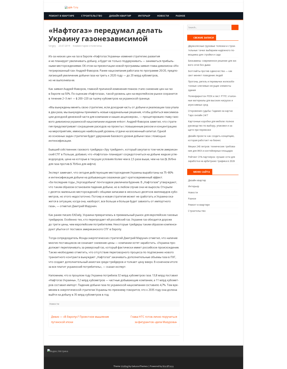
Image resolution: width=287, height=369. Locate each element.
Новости (163, 15)
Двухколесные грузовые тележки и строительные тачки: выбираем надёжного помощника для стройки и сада (212, 50)
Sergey (52, 45)
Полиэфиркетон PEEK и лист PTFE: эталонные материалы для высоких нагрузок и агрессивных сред (212, 100)
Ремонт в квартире (61, 15)
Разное (180, 15)
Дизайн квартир (120, 15)
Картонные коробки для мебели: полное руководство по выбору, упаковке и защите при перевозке (211, 126)
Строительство (91, 15)
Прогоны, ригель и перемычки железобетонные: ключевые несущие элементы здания (211, 86)
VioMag (124, 366)
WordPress (168, 366)
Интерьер (144, 15)
